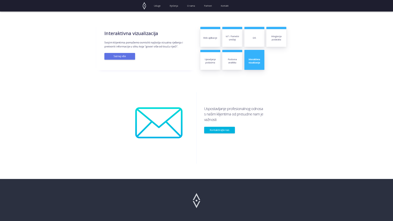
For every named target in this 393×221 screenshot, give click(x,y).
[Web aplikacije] (211, 28)
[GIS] (255, 28)
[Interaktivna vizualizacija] (254, 51)
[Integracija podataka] (276, 28)
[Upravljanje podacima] (211, 51)
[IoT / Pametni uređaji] (233, 28)
